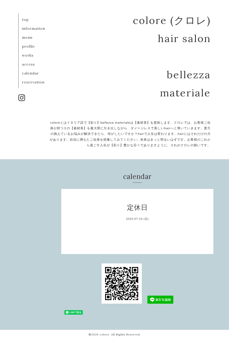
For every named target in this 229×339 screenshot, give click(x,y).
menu (27, 37)
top (25, 19)
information (33, 28)
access (28, 64)
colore (104, 334)
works (28, 55)
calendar (30, 73)
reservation (33, 82)
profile (28, 46)
